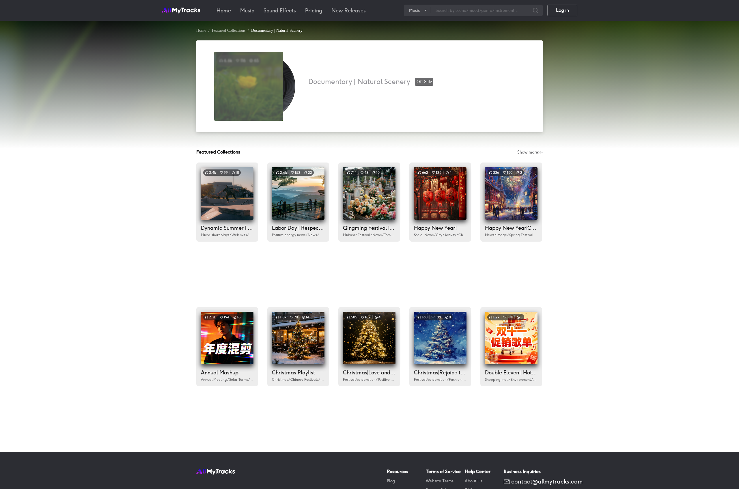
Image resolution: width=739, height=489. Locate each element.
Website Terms (440, 481)
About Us (473, 481)
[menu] (308, 10)
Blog (391, 481)
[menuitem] (224, 10)
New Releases (348, 10)
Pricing (313, 10)
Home (224, 10)
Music (247, 10)
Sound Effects (280, 10)
